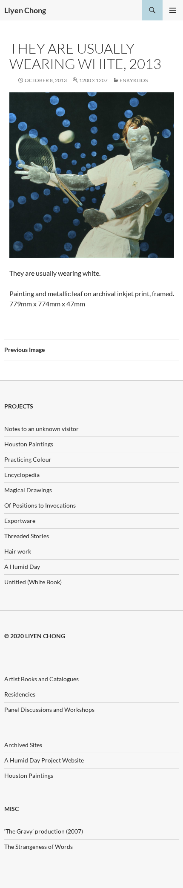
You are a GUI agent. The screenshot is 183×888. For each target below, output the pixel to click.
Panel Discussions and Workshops (49, 709)
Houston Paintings (28, 444)
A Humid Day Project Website (44, 760)
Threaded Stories (26, 536)
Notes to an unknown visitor (41, 428)
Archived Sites (23, 744)
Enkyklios (134, 80)
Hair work (17, 551)
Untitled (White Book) (33, 581)
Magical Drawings (28, 490)
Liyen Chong (25, 10)
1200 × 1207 (93, 80)
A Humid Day (22, 566)
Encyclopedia (22, 474)
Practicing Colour (27, 459)
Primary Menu (173, 10)
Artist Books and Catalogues (41, 678)
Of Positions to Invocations (40, 505)
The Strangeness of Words (38, 846)
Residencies (19, 694)
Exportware (19, 520)
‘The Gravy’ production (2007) (43, 831)
